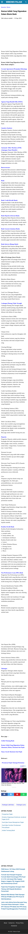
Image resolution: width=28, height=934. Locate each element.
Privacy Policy (20, 923)
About (5, 923)
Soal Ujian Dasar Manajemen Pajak (13, 822)
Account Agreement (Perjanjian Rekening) (14, 69)
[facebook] (4, 794)
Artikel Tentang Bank (8, 830)
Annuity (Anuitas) (6, 128)
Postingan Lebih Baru (8, 804)
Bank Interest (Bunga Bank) (10, 244)
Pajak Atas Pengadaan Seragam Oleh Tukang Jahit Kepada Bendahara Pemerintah (13, 889)
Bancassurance (5, 167)
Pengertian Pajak (7, 814)
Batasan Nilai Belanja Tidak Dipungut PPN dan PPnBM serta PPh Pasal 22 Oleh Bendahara (12, 897)
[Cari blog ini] (26, 2)
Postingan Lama (21, 804)
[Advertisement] (14, 35)
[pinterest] (17, 794)
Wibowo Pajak (14, 2)
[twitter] (11, 794)
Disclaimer (14, 926)
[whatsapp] (23, 794)
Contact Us (11, 923)
